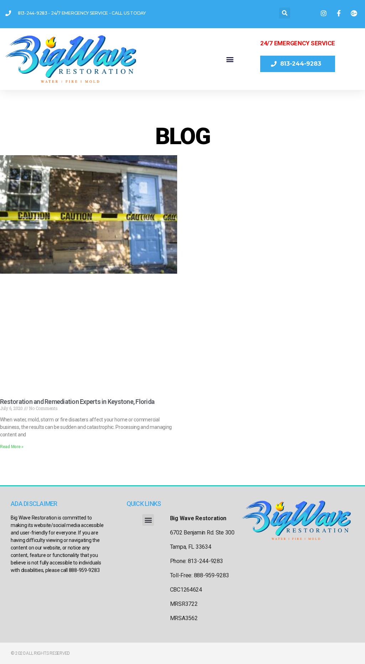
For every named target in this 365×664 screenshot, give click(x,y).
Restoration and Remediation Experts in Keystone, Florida (77, 401)
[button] (284, 13)
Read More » (12, 446)
